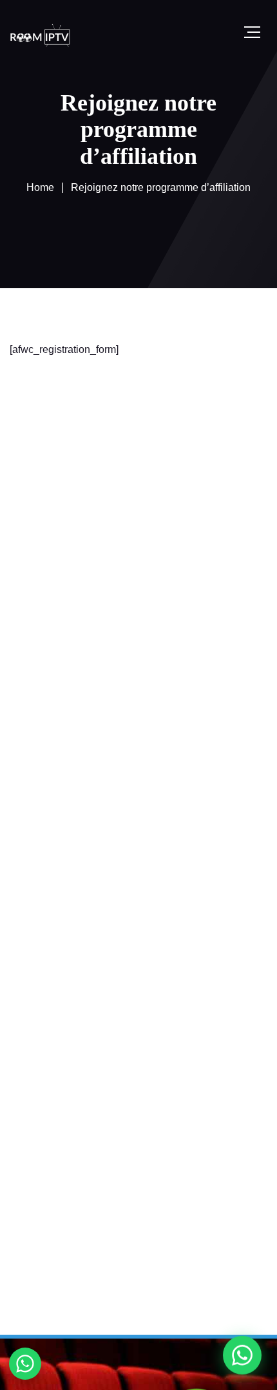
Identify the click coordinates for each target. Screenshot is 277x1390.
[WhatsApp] (242, 1355)
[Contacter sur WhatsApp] (25, 1364)
